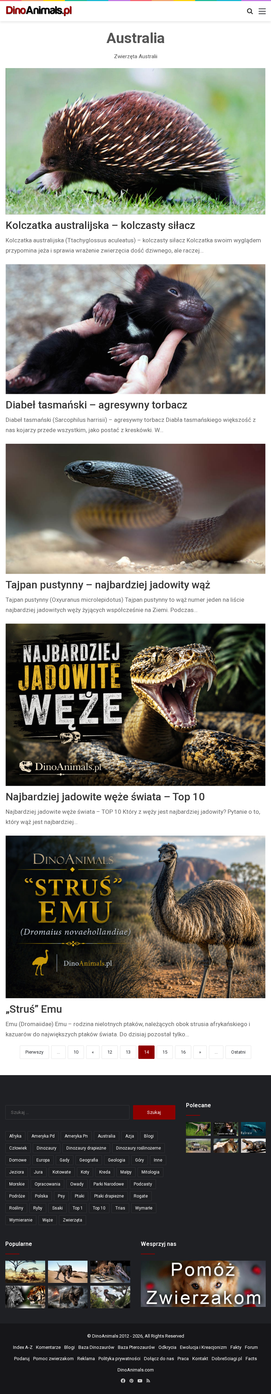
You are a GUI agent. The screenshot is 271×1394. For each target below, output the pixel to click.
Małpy (126, 1172)
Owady (77, 1184)
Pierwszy (34, 1052)
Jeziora (16, 1172)
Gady (65, 1160)
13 (128, 1052)
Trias (120, 1208)
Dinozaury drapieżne (86, 1148)
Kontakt (200, 1358)
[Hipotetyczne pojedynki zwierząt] (25, 1272)
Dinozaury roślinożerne (138, 1148)
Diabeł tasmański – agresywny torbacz (96, 405)
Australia (106, 1136)
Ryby (37, 1208)
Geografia (88, 1160)
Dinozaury (46, 1148)
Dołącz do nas (159, 1358)
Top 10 (99, 1208)
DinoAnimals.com (136, 1369)
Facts (251, 1358)
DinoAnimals (105, 1336)
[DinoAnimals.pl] (38, 11)
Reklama (86, 1358)
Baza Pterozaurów (136, 1347)
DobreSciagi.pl (227, 1358)
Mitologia (150, 1172)
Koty (85, 1172)
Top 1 (78, 1208)
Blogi (149, 1136)
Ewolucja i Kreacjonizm (203, 1347)
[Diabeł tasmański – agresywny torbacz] (136, 329)
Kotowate (62, 1172)
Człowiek (18, 1148)
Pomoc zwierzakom (53, 1358)
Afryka (15, 1136)
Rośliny (16, 1208)
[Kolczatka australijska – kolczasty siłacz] (136, 141)
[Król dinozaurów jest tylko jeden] (68, 1272)
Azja (129, 1136)
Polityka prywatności (119, 1358)
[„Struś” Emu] (136, 917)
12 (109, 1052)
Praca (183, 1358)
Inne (158, 1160)
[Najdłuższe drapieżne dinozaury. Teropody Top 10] (110, 1297)
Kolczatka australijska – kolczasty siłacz (100, 225)
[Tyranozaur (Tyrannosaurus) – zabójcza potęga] (68, 1297)
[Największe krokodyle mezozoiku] (253, 1145)
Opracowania (47, 1184)
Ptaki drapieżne (109, 1196)
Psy (61, 1196)
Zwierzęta (72, 1220)
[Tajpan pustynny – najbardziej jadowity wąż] (136, 509)
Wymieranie (20, 1220)
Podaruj (22, 1358)
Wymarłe (143, 1208)
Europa (43, 1160)
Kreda (104, 1172)
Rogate (141, 1196)
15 (164, 1052)
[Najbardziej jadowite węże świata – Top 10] (136, 705)
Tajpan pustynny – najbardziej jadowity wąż (108, 584)
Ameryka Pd (43, 1136)
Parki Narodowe (109, 1184)
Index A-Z (22, 1347)
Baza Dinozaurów (96, 1347)
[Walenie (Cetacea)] (253, 1129)
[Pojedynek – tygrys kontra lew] (25, 1297)
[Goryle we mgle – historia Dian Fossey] (225, 1129)
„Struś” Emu (34, 1009)
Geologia (116, 1160)
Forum (251, 1347)
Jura (38, 1172)
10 (75, 1052)
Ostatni (238, 1052)
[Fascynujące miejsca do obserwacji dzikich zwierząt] (198, 1145)
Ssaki (57, 1208)
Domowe (17, 1160)
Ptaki (79, 1196)
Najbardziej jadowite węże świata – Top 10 (105, 796)
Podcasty (143, 1184)
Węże (47, 1220)
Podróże (17, 1196)
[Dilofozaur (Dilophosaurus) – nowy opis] (198, 1129)
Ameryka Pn (76, 1136)
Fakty (235, 1347)
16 (183, 1052)
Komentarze (48, 1347)
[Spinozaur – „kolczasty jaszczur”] (110, 1272)
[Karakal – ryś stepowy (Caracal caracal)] (225, 1145)
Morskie (17, 1184)
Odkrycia (167, 1347)
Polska (41, 1196)
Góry (139, 1160)
